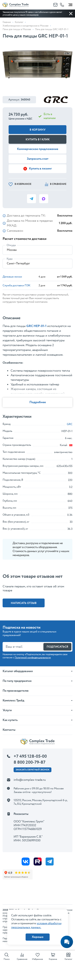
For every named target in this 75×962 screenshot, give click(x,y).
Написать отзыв (24, 603)
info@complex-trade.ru (30, 780)
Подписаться (57, 647)
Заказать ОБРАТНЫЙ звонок (32, 769)
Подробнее (37, 402)
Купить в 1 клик (38, 140)
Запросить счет (37, 159)
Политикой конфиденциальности (33, 657)
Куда (9, 258)
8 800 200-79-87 (29, 762)
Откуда (11, 245)
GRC (69, 424)
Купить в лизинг (40, 168)
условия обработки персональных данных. (36, 925)
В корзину (38, 130)
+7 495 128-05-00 (30, 756)
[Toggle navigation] (70, 4)
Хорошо (37, 937)
